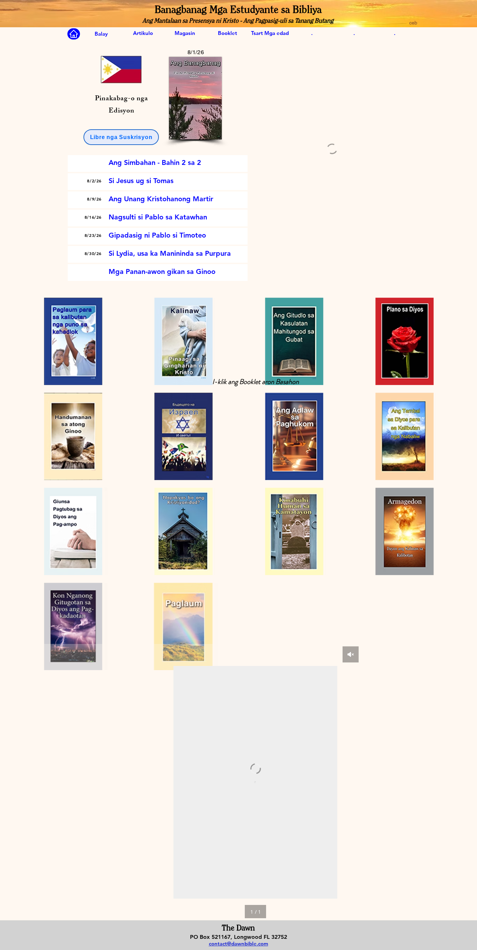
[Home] (73, 33)
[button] (121, 137)
